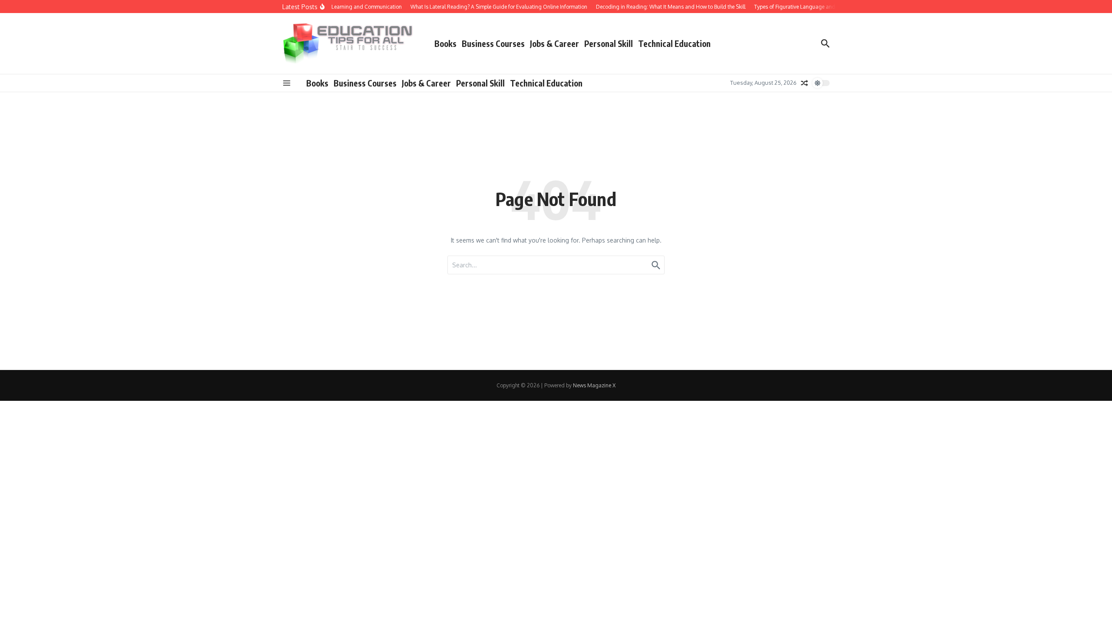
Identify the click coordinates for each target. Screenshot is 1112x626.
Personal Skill (608, 43)
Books (445, 43)
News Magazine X (594, 385)
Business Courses (493, 43)
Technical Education (674, 43)
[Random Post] (804, 83)
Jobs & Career (554, 43)
